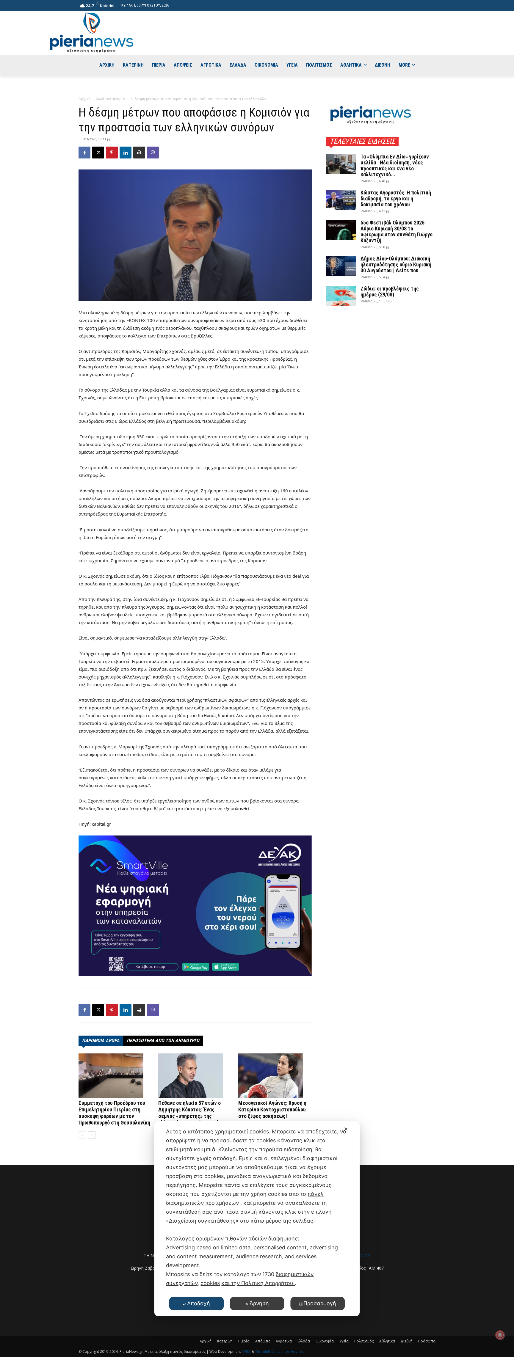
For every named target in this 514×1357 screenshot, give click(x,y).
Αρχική (84, 98)
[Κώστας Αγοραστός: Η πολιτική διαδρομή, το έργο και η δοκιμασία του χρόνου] (341, 200)
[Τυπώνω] (139, 152)
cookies (210, 1283)
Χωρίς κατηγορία (110, 98)
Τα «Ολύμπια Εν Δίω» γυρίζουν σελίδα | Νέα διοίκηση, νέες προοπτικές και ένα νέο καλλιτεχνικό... (395, 165)
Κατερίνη (225, 1341)
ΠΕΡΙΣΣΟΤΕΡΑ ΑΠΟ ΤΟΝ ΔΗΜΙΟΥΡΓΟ (163, 1040)
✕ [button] (346, 1129)
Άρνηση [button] (259, 1303)
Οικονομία (325, 1341)
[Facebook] (84, 152)
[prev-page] (82, 1135)
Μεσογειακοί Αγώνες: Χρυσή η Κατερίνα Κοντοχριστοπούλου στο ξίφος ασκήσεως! (272, 1109)
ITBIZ (246, 1351)
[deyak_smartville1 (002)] (195, 905)
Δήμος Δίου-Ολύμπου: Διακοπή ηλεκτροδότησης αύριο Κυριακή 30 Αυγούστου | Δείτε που (396, 264)
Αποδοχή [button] (198, 1303)
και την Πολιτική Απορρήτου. (258, 1283)
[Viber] (153, 152)
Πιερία (244, 1341)
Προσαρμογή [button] (319, 1303)
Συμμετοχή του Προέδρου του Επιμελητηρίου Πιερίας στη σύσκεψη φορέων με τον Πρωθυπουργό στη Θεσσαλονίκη (114, 1113)
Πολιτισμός (364, 1341)
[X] (98, 152)
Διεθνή (407, 1341)
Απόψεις (262, 1341)
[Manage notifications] (500, 1335)
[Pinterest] (112, 152)
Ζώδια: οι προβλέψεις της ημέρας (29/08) (390, 291)
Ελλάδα (303, 1341)
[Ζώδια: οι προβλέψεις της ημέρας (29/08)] (341, 296)
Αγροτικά (284, 1341)
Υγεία (344, 1341)
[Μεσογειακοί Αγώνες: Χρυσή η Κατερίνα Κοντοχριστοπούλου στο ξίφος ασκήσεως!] (275, 1075)
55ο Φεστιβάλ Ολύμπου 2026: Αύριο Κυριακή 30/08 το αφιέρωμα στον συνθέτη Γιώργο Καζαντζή (396, 231)
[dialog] (257, 1218)
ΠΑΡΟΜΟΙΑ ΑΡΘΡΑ (101, 1040)
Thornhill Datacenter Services (279, 1351)
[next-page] (91, 1135)
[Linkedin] (125, 152)
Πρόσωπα (426, 1341)
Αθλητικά (387, 1341)
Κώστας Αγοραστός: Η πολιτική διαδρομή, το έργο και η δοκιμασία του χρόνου (396, 198)
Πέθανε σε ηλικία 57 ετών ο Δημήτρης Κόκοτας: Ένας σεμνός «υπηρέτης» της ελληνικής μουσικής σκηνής (189, 1113)
